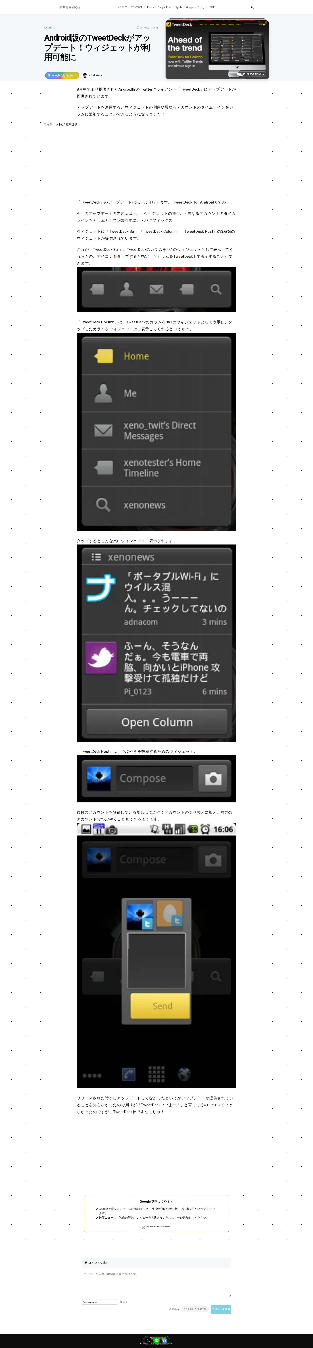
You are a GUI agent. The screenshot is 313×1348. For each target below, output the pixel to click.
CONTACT (136, 7)
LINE (212, 7)
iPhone (150, 7)
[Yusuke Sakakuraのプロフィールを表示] (93, 75)
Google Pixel (164, 7)
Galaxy (201, 7)
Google (190, 7)
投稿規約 (174, 1309)
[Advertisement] (152, 162)
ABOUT (122, 7)
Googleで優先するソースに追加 (119, 1209)
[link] (156, 289)
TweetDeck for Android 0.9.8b (199, 202)
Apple (179, 7)
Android (49, 27)
